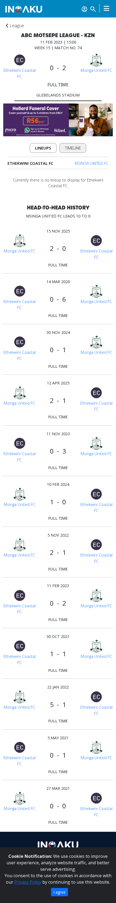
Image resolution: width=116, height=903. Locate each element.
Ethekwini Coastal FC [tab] (30, 163)
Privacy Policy (27, 882)
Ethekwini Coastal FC (20, 73)
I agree (59, 892)
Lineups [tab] (43, 148)
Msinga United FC (96, 70)
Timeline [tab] (73, 148)
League (16, 25)
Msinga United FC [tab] (91, 163)
